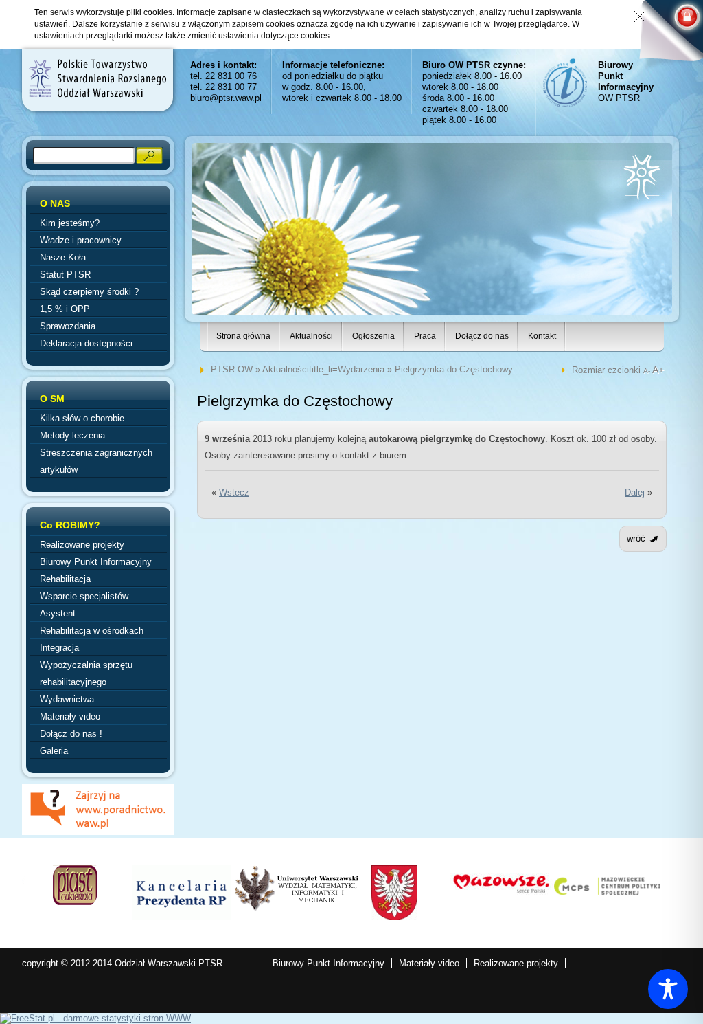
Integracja (59, 648)
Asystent (58, 613)
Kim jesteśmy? (70, 223)
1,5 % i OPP (65, 309)
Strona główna (243, 336)
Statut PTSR (65, 274)
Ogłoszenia (373, 336)
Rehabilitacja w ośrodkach (91, 630)
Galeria (54, 751)
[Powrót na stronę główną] (97, 78)
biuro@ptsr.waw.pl (226, 98)
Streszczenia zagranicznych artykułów (96, 461)
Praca (425, 336)
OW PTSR (626, 81)
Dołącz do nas (482, 336)
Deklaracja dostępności (86, 343)
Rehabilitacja (65, 579)
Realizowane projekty (82, 544)
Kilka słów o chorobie (82, 418)
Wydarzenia (361, 369)
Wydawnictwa (67, 699)
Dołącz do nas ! (71, 733)
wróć (636, 538)
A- (647, 371)
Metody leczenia (72, 435)
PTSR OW (232, 369)
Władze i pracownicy (81, 240)
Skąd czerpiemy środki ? (89, 292)
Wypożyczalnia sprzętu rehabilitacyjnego (86, 673)
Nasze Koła (63, 257)
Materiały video (70, 716)
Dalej (635, 492)
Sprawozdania (67, 326)
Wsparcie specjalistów (84, 596)
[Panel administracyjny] (665, 35)
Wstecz (234, 492)
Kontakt (542, 336)
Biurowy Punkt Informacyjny (96, 562)
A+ (658, 369)
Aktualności (311, 336)
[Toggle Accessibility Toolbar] (668, 989)
